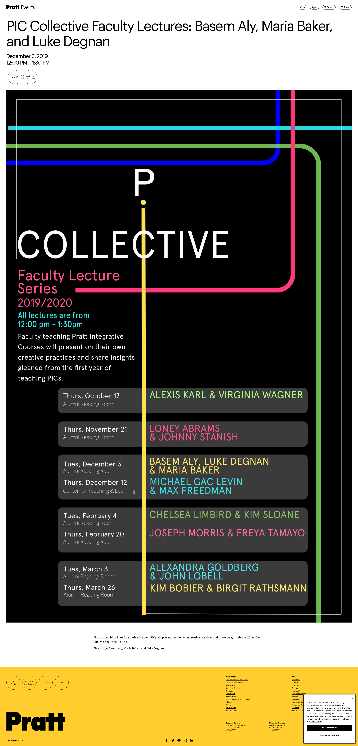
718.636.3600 (231, 730)
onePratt (295, 685)
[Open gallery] (179, 356)
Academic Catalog (299, 702)
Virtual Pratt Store (299, 710)
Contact (45, 682)
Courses (229, 691)
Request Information (29, 682)
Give (302, 7)
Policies (295, 688)
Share (14, 77)
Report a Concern (299, 691)
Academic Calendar (300, 705)
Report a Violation (299, 694)
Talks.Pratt (296, 699)
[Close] (352, 698)
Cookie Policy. (316, 721)
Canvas (295, 682)
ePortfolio (296, 680)
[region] (329, 719)
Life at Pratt (230, 694)
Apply (314, 7)
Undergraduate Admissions (237, 680)
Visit (61, 682)
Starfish (295, 696)
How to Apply (13, 682)
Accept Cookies (329, 727)
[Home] (36, 721)
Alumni (229, 702)
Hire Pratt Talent (232, 710)
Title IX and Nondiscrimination (238, 699)
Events (28, 7)
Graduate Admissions (234, 682)
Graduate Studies (233, 688)
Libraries (295, 708)
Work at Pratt (231, 708)
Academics (230, 685)
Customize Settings (329, 735)
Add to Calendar (30, 77)
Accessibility (231, 696)
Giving (228, 705)
